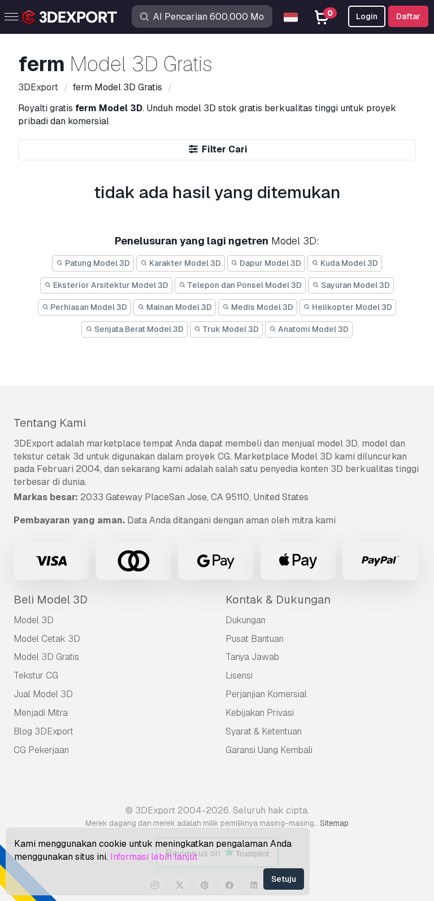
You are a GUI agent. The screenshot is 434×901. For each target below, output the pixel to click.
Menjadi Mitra (41, 713)
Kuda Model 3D (348, 263)
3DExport (34, 443)
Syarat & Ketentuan (263, 731)
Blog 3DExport (43, 731)
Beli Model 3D (51, 599)
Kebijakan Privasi (259, 713)
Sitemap (334, 823)
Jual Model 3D (43, 694)
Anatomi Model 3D (312, 329)
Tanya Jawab (252, 657)
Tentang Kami (50, 422)
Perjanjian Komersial (266, 694)
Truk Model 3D (230, 329)
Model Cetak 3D (47, 639)
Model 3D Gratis (46, 657)
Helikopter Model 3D (351, 307)
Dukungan (245, 620)
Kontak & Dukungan (278, 599)
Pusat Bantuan (254, 639)
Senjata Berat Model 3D (138, 329)
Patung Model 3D (96, 263)
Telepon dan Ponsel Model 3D (243, 285)
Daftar (408, 16)
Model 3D (34, 620)
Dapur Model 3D (269, 263)
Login (366, 16)
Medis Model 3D (261, 307)
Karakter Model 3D (184, 263)
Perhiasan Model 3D (88, 307)
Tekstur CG (36, 675)
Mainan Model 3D (178, 307)
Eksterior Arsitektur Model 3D (109, 285)
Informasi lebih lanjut (154, 857)
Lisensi (239, 675)
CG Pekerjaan (41, 750)
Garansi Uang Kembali (269, 750)
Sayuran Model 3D (354, 285)
